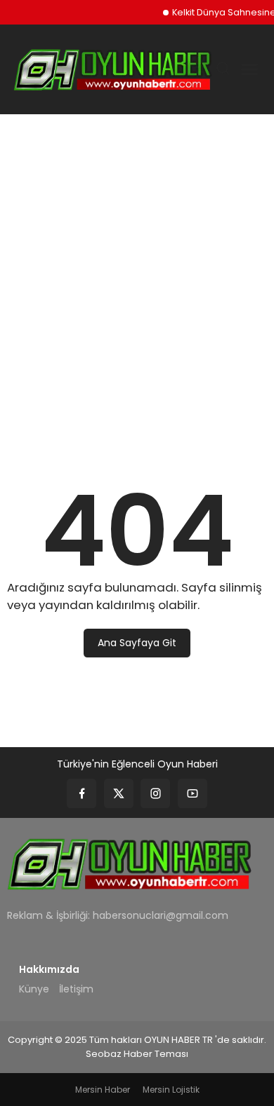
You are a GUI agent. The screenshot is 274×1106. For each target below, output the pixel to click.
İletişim (76, 989)
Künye (34, 989)
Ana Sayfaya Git (137, 643)
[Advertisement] (137, 270)
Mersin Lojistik (171, 1089)
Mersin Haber (102, 1089)
